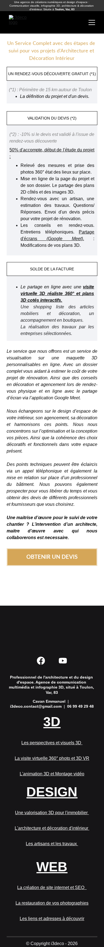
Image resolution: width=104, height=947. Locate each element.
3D (51, 721)
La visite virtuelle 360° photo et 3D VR (52, 758)
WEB (51, 866)
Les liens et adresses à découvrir (52, 918)
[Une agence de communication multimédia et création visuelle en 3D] (52, 630)
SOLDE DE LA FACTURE (52, 269)
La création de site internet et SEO (52, 887)
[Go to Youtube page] (63, 661)
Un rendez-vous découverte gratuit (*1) (52, 74)
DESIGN (51, 791)
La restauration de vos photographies (52, 903)
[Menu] (91, 22)
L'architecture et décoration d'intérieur (52, 828)
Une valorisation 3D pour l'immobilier (52, 812)
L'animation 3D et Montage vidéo (52, 773)
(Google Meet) (65, 238)
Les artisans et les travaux (52, 843)
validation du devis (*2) (52, 118)
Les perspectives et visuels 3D (51, 742)
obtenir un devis (52, 557)
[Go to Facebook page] (41, 661)
